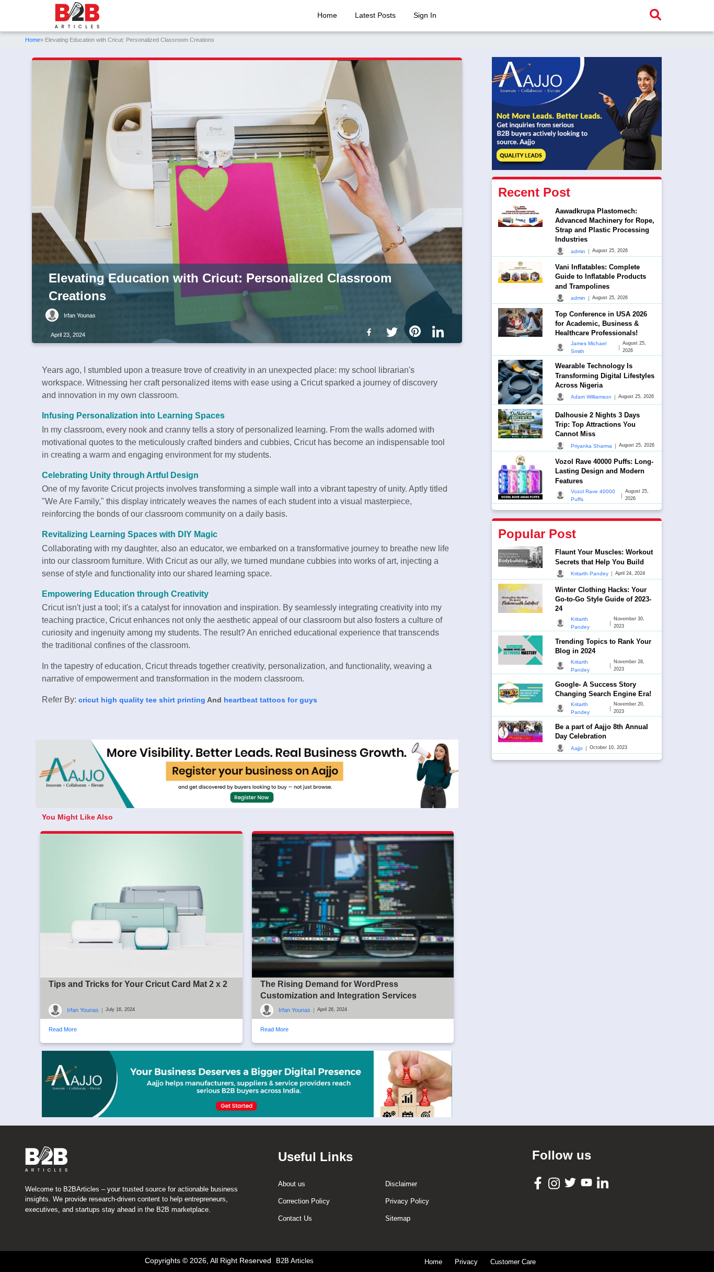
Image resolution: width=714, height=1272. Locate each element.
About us (291, 1184)
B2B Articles (295, 1261)
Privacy (466, 1262)
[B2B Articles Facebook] (539, 1182)
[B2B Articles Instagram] (555, 1183)
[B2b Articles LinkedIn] (440, 332)
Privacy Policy (407, 1201)
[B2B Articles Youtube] (588, 1182)
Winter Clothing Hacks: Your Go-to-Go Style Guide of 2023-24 (603, 599)
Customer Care (513, 1262)
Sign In (424, 15)
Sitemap (397, 1218)
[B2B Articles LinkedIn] (604, 1183)
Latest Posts (375, 15)
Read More (63, 1029)
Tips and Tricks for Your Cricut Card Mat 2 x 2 (138, 984)
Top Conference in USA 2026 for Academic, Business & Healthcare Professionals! (601, 323)
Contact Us (295, 1218)
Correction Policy (304, 1201)
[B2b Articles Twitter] (394, 331)
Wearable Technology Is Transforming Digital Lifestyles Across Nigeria (604, 375)
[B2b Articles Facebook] (371, 331)
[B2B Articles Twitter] (572, 1182)
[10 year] (247, 1084)
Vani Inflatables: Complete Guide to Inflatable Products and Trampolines (600, 276)
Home (327, 15)
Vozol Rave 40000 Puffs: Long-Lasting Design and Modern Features (604, 471)
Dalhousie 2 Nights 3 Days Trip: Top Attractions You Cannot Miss (597, 424)
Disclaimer (401, 1184)
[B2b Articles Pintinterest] (417, 331)
